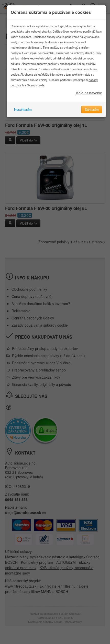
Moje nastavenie (88, 92)
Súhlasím (92, 109)
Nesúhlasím (23, 109)
